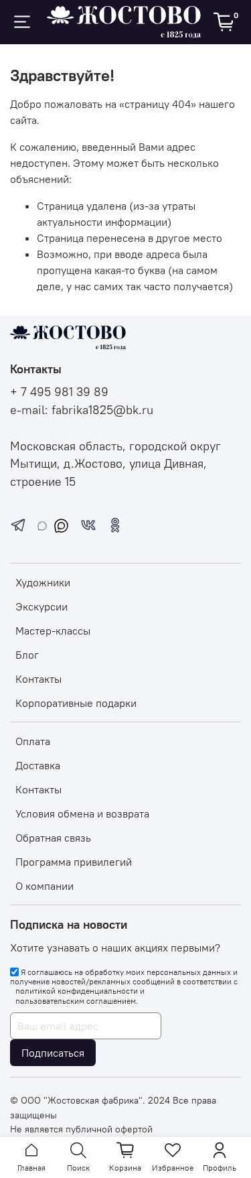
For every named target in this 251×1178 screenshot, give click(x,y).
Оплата (32, 741)
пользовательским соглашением (75, 1001)
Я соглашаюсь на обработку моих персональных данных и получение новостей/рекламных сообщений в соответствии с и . (124, 986)
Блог (27, 654)
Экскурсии (41, 606)
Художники (42, 582)
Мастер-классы (52, 630)
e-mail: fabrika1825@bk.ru (81, 410)
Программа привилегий (73, 861)
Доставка (37, 765)
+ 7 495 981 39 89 (59, 392)
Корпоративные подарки (76, 703)
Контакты (38, 678)
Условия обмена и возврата (82, 813)
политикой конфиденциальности (76, 991)
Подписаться (52, 1052)
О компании (44, 886)
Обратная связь (53, 837)
